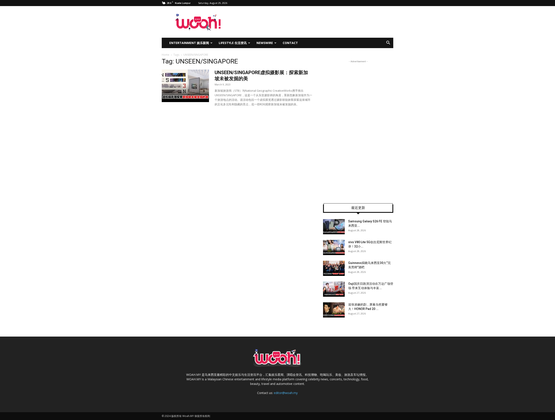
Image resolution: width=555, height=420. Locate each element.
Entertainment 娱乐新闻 (189, 43)
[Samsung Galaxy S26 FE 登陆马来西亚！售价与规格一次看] (334, 226)
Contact (290, 43)
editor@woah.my (286, 393)
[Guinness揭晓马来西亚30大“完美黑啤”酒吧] (334, 268)
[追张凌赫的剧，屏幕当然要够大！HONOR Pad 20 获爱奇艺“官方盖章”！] (334, 309)
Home (165, 55)
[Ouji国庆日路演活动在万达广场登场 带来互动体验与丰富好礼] (334, 289)
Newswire (264, 43)
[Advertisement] (358, 129)
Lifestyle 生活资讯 (233, 43)
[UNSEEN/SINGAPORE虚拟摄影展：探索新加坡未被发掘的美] (185, 86)
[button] (388, 43)
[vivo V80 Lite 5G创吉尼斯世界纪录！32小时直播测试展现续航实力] (334, 247)
